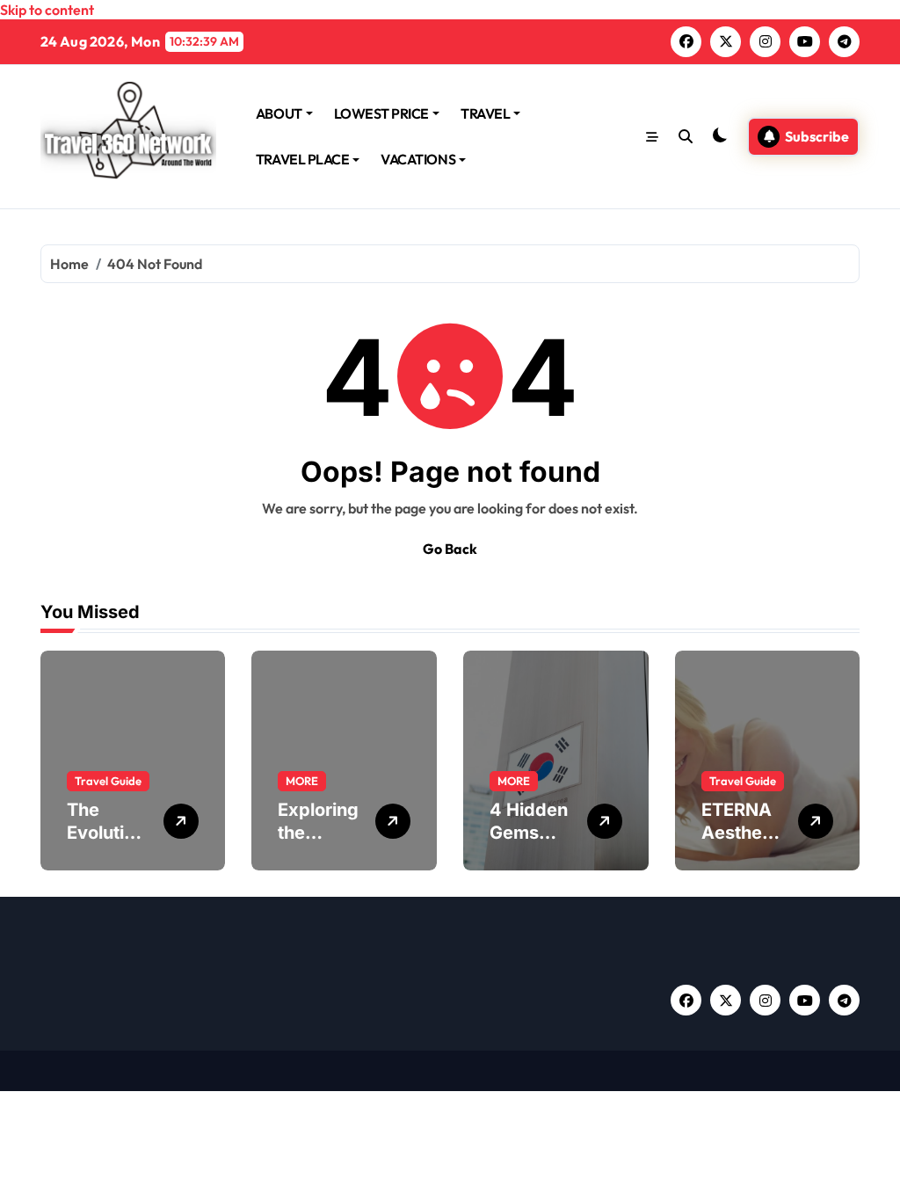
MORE (302, 781)
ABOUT (279, 113)
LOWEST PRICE (381, 113)
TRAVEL (485, 113)
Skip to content (47, 9)
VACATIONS (418, 159)
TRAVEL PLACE (302, 159)
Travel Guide (108, 781)
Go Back (450, 548)
